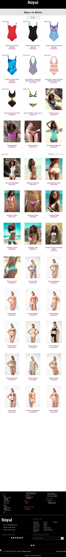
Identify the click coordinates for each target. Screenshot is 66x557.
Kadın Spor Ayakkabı (52, 496)
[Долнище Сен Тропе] (54, 169)
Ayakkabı (26, 501)
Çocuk (5, 506)
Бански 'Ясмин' (33, 378)
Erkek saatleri (7, 507)
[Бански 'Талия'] (12, 332)
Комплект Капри (54, 113)
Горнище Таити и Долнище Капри (54, 248)
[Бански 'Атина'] (33, 332)
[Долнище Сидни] (33, 201)
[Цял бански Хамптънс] (54, 131)
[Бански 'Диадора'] (54, 267)
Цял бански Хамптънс (54, 145)
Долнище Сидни (33, 215)
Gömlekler (28, 498)
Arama (45, 526)
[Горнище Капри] (12, 131)
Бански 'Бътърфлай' (33, 410)
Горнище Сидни (54, 215)
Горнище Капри (12, 145)
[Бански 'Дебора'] (33, 300)
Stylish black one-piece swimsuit (33, 46)
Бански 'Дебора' (33, 313)
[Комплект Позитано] (33, 169)
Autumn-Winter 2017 (31, 492)
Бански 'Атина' (33, 346)
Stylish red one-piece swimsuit (12, 46)
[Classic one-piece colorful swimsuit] (54, 32)
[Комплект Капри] (54, 99)
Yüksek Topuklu (51, 493)
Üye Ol (45, 522)
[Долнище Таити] (12, 267)
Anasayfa (35, 522)
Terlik (26, 503)
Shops (55, 522)
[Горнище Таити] (33, 233)
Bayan (4, 496)
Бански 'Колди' (54, 313)
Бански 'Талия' (12, 346)
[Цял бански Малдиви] (12, 169)
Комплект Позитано (33, 183)
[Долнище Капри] (33, 131)
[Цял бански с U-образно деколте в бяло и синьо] (33, 65)
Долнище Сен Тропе (53, 183)
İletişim (45, 524)
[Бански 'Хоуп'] (12, 396)
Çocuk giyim (6, 503)
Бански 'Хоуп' (12, 410)
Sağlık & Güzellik (29, 507)
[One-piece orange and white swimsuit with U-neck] (54, 65)
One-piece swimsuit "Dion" (12, 113)
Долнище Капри (33, 145)
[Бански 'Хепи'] (12, 300)
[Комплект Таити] (12, 233)
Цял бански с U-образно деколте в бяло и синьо (33, 80)
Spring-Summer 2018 (31, 493)
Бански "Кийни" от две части (33, 113)
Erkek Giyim (28, 495)
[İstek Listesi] (31, 7)
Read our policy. (26, 551)
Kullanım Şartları (48, 529)
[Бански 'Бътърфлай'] (33, 396)
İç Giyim (6, 499)
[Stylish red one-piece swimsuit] (12, 32)
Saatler (5, 505)
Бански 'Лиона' (54, 410)
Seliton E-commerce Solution (33, 555)
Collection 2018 (52, 503)
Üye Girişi (36, 528)
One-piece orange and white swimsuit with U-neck (54, 80)
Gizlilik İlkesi (47, 528)
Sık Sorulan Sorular (36, 530)
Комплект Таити (12, 247)
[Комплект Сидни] (12, 201)
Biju (4, 512)
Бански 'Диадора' (53, 281)
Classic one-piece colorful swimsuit (54, 46)
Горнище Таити (33, 247)
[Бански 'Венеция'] (12, 364)
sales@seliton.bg (12, 524)
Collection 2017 (52, 502)
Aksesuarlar (49, 498)
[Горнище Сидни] (54, 201)
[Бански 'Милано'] (54, 332)
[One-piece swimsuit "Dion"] (12, 99)
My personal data (61, 551)
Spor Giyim (6, 501)
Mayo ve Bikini (7, 497)
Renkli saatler (7, 510)
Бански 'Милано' (54, 346)
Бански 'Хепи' (12, 313)
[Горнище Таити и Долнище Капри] (54, 233)
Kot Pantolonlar (29, 497)
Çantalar (49, 500)
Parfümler (27, 509)
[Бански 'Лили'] (33, 267)
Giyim (3, 494)
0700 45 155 (11, 527)
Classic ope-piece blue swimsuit (12, 80)
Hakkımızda (36, 526)
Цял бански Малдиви (12, 183)
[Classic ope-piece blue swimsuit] (12, 65)
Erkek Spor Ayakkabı (52, 494)
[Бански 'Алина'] (54, 364)
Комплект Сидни (12, 215)
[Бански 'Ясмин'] (33, 364)
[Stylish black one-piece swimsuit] (33, 32)
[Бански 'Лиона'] (54, 396)
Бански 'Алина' (54, 378)
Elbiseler (6, 498)
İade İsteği (36, 524)
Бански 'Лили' (33, 281)
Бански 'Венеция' (12, 378)
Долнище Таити (12, 281)
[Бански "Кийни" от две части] (33, 99)
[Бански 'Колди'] (54, 300)
